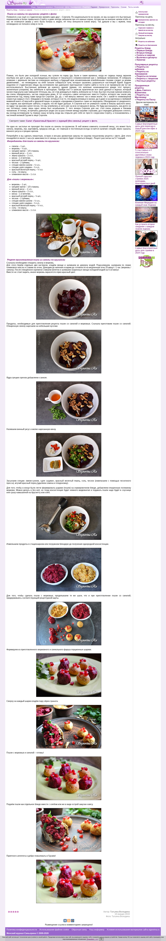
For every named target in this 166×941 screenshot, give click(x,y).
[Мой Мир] (72, 920)
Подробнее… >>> (92, 939)
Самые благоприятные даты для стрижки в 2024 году (146, 250)
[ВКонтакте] (65, 920)
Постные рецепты (146, 81)
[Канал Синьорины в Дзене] (146, 266)
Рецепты (86, 7)
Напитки (141, 60)
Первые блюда (144, 50)
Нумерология (104, 7)
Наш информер (96, 930)
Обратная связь (79, 930)
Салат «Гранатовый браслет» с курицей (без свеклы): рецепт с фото (61, 121)
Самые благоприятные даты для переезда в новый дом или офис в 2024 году (146, 127)
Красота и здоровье (45, 7)
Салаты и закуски (25, 10)
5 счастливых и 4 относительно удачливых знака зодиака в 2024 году (144, 153)
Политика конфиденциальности (21, 930)
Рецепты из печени (147, 76)
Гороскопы (115, 7)
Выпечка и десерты (147, 57)
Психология (59, 7)
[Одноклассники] (68, 920)
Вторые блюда (144, 53)
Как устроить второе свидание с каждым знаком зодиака (145, 226)
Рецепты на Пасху (146, 99)
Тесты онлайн (133, 7)
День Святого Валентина (143, 91)
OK (101, 939)
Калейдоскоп (76, 7)
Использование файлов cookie (54, 930)
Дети (67, 7)
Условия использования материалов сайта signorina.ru (133, 930)
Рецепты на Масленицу (142, 96)
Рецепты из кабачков (146, 41)
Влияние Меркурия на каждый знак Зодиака (146, 204)
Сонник (123, 7)
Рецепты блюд (11, 10)
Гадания (94, 7)
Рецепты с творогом (147, 78)
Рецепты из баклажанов (147, 45)
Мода (33, 7)
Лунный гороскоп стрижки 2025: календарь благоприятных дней (145, 179)
